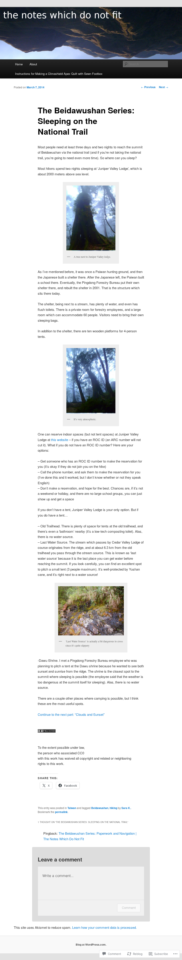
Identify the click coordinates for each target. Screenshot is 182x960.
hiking (113, 808)
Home (19, 64)
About (33, 64)
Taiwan (71, 808)
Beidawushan (99, 808)
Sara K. (126, 808)
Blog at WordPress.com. (91, 944)
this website (59, 439)
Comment (129, 908)
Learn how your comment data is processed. (104, 927)
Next (163, 87)
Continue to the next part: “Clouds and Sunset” (71, 714)
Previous (148, 87)
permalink (61, 812)
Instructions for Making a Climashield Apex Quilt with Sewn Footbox (59, 74)
